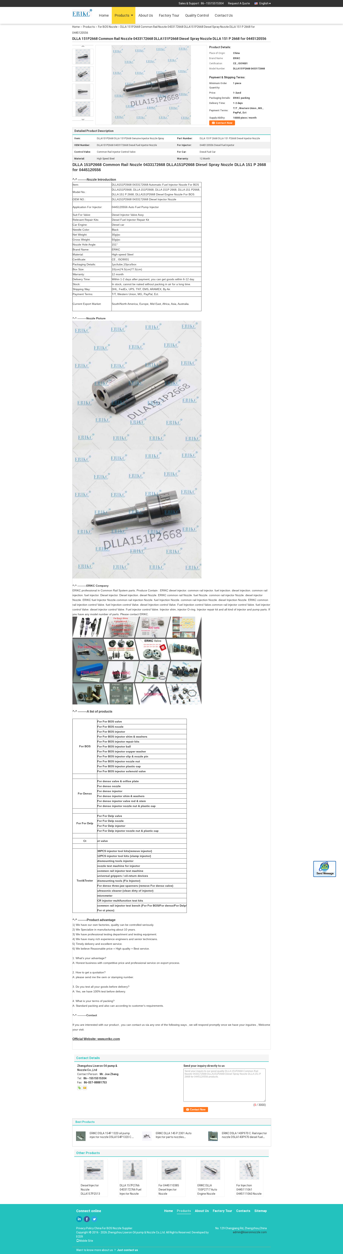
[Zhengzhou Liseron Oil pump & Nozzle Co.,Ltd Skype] (79, 1088)
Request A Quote (239, 3)
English (264, 3)
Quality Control (197, 15)
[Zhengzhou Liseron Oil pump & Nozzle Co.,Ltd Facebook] (87, 1219)
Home (104, 15)
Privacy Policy (85, 1228)
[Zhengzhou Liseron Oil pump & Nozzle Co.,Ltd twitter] (94, 1219)
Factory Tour (169, 15)
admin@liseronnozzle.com (250, 1232)
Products (122, 15)
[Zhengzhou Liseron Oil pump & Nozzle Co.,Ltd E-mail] (85, 1088)
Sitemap (260, 1211)
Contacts (243, 1211)
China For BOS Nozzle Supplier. (113, 1228)
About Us (145, 15)
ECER (79, 1236)
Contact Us (224, 15)
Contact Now (224, 122)
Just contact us (127, 1250)
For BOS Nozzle (108, 26)
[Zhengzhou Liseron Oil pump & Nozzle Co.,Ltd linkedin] (79, 1219)
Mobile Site (86, 1240)
